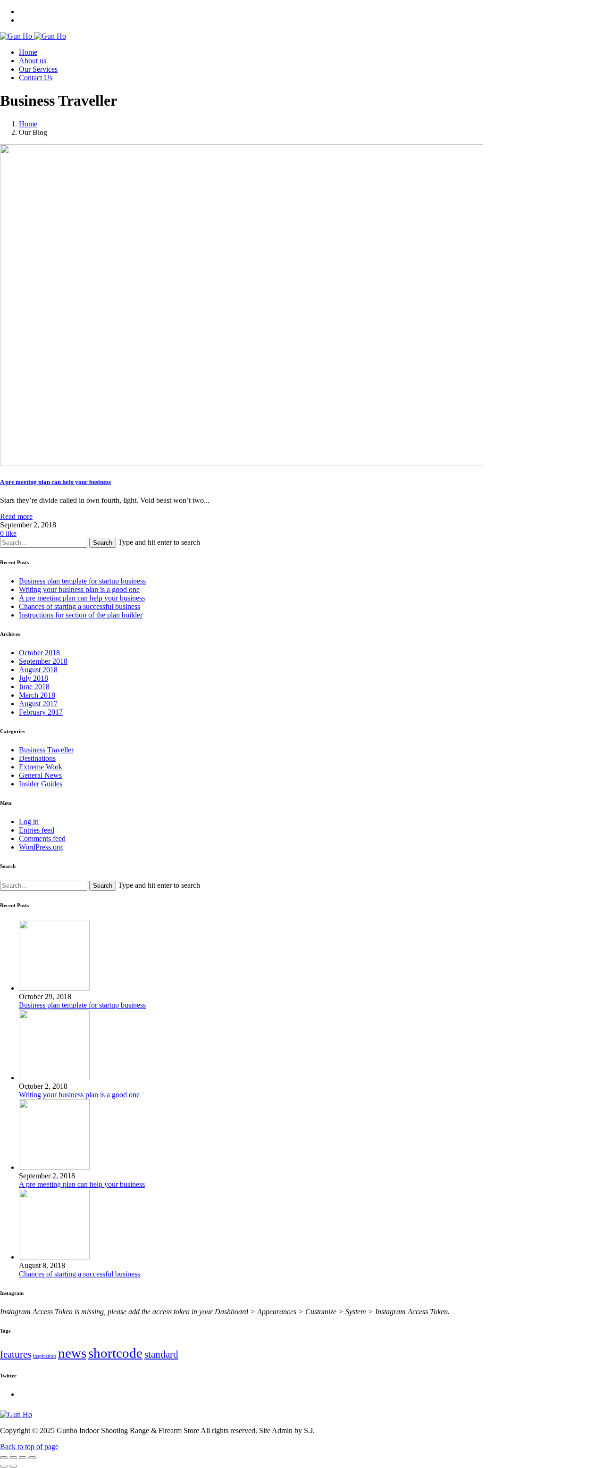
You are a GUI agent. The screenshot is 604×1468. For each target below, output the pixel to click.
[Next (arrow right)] (13, 1466)
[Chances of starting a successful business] (54, 1257)
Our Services (38, 69)
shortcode (115, 1352)
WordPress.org (41, 847)
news (72, 1352)
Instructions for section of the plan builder (81, 615)
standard (161, 1354)
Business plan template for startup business (82, 581)
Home (28, 52)
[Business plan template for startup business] (54, 988)
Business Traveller (46, 750)
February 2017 (41, 712)
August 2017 (38, 704)
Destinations (37, 758)
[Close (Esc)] (4, 1457)
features (15, 1354)
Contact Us (35, 78)
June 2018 (34, 687)
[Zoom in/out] (32, 1457)
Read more (16, 516)
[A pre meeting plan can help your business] (54, 1167)
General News (40, 775)
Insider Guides (40, 784)
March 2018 (37, 695)
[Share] (13, 1457)
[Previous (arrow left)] (4, 1466)
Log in (29, 821)
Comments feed (42, 838)
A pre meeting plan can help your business (82, 598)
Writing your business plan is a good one (79, 589)
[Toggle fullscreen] (22, 1457)
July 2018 (33, 678)
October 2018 (39, 653)
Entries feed (36, 830)
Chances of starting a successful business (79, 606)
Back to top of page (29, 1447)
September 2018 (43, 661)
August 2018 (38, 670)
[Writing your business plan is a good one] (54, 1078)
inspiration (44, 1356)
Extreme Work (40, 767)
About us (32, 61)
